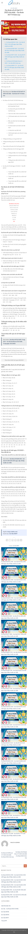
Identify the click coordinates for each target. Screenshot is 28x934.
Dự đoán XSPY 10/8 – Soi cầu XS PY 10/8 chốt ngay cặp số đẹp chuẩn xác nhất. (15, 56)
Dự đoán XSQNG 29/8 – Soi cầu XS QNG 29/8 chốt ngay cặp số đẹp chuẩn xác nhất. (13, 886)
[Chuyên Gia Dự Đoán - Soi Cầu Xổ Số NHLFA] (14, 2)
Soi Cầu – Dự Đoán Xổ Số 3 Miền (10, 908)
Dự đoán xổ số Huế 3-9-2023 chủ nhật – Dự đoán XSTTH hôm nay (14, 93)
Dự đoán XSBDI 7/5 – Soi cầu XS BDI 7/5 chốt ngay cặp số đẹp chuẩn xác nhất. (14, 67)
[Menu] (2, 3)
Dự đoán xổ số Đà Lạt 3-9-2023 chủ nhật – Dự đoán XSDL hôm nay (7, 854)
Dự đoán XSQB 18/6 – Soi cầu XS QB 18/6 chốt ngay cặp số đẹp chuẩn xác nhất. (14, 50)
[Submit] (25, 865)
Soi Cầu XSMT (14, 8)
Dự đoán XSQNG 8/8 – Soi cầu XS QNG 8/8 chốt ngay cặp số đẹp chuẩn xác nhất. (14, 460)
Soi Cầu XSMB (5, 911)
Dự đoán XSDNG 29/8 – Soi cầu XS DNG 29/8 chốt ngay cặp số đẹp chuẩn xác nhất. (13, 876)
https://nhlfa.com (12, 531)
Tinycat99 (4, 920)
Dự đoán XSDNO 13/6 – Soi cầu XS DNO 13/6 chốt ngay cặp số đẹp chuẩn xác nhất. (15, 44)
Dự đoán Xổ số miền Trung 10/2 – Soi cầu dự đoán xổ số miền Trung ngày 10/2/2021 (14, 341)
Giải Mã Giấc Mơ (6, 905)
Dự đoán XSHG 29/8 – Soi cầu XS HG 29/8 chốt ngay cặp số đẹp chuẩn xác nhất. (13, 895)
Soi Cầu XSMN (5, 914)
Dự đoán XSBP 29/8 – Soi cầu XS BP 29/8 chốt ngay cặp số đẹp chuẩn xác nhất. (13, 891)
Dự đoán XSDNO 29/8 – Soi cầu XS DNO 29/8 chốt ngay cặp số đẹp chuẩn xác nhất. (13, 881)
